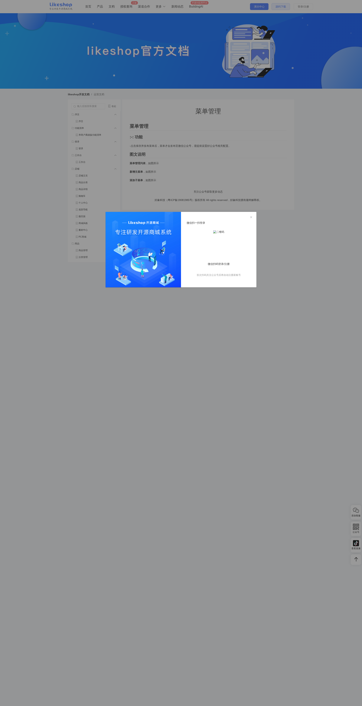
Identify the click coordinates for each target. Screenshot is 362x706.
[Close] (251, 217)
